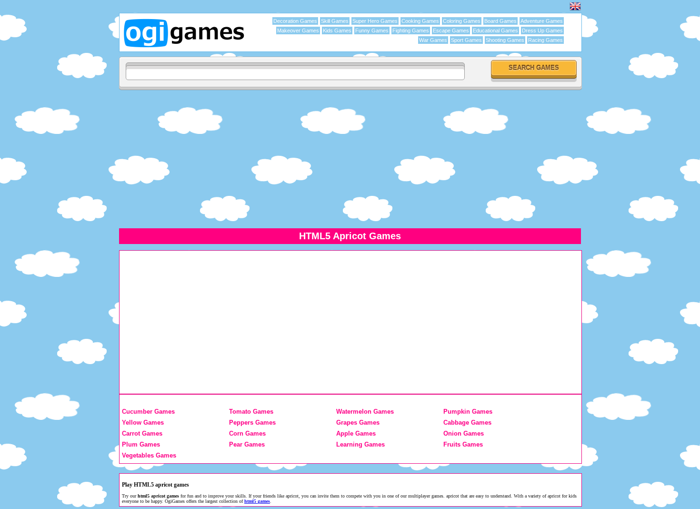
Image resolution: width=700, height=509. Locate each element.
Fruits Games (463, 444)
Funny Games (372, 30)
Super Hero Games (375, 21)
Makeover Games (298, 30)
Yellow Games (143, 422)
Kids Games (337, 30)
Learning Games (360, 444)
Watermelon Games (365, 411)
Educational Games (495, 30)
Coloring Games (461, 21)
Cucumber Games (148, 411)
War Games (433, 40)
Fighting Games (410, 30)
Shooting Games (505, 40)
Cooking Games (420, 21)
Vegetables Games (149, 455)
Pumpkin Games (467, 411)
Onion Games (463, 433)
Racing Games (545, 40)
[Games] (575, 9)
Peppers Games (252, 422)
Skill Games (335, 21)
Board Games (500, 21)
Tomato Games (251, 411)
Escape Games (451, 30)
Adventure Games (541, 21)
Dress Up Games (542, 30)
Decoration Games (295, 21)
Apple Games (356, 433)
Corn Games (247, 433)
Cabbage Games (467, 422)
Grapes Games (358, 422)
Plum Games (141, 444)
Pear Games (247, 444)
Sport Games (466, 40)
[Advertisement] (404, 158)
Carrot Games (142, 433)
